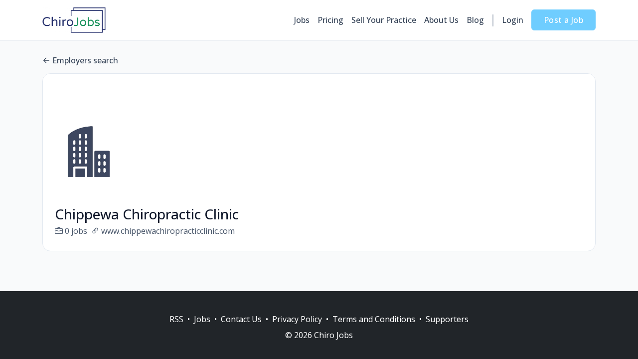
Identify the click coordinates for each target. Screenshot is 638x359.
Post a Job (563, 19)
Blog (475, 19)
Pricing (330, 19)
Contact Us (241, 319)
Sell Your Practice (383, 19)
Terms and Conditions (373, 319)
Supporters (447, 319)
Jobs (302, 19)
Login (512, 19)
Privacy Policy (297, 319)
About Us (441, 19)
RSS (176, 319)
